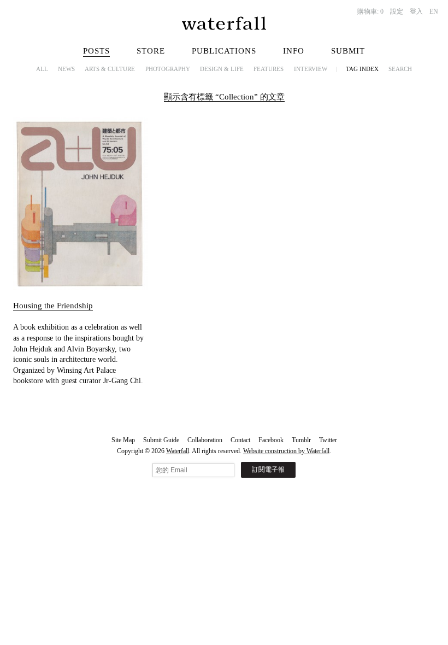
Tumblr (301, 440)
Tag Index (362, 69)
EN (433, 11)
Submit (348, 50)
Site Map (123, 440)
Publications (224, 50)
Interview (310, 69)
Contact (240, 440)
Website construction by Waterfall (286, 451)
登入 (416, 11)
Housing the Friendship (53, 305)
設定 (396, 11)
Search (400, 69)
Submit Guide (161, 440)
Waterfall (177, 451)
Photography (167, 69)
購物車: (370, 11)
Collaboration (204, 440)
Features (269, 69)
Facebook (271, 440)
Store (151, 50)
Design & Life (222, 69)
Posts (96, 50)
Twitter (328, 440)
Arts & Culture (110, 69)
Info (293, 50)
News (66, 69)
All (42, 69)
